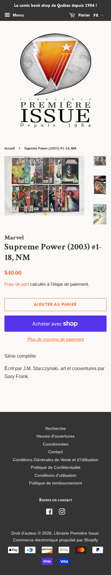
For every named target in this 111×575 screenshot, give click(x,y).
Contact (55, 452)
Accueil (9, 148)
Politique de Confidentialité (56, 467)
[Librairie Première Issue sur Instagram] (62, 513)
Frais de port (16, 284)
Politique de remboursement (55, 483)
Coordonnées (55, 444)
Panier (83, 15)
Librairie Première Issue (76, 533)
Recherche (55, 428)
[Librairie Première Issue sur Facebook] (49, 513)
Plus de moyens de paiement (56, 339)
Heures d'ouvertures (55, 436)
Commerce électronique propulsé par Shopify (55, 540)
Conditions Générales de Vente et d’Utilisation (55, 460)
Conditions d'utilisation (55, 475)
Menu (18, 15)
